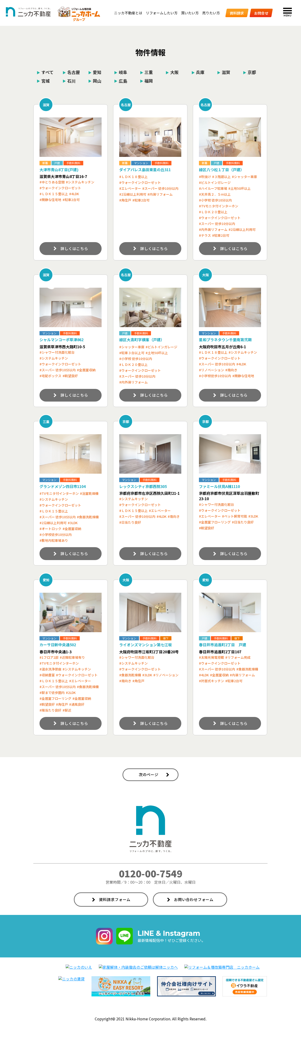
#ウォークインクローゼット (60, 188)
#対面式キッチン (211, 680)
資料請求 (237, 12)
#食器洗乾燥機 (88, 517)
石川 (69, 80)
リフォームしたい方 (162, 12)
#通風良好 (76, 704)
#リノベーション (211, 370)
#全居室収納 (86, 370)
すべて (45, 72)
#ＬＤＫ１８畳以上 (133, 176)
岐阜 (120, 72)
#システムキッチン (80, 182)
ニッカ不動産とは (128, 12)
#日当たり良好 (130, 522)
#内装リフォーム (160, 194)
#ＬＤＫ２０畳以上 (213, 211)
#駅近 (67, 710)
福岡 (146, 80)
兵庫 (198, 72)
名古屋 (71, 72)
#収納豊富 (47, 675)
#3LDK (73, 522)
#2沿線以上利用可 (132, 194)
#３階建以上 (221, 176)
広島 (120, 80)
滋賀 (223, 72)
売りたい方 (211, 12)
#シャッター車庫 (244, 176)
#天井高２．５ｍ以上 (215, 194)
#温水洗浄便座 (50, 669)
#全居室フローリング (215, 522)
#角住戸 (125, 200)
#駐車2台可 (71, 199)
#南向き (231, 370)
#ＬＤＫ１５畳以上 (54, 193)
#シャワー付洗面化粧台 (57, 352)
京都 (249, 72)
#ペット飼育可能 (234, 516)
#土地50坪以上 (239, 188)
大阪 (172, 72)
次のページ (148, 774)
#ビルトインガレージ (215, 182)
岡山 (94, 80)
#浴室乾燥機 (89, 493)
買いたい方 (190, 12)
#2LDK (71, 692)
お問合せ (261, 12)
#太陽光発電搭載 (211, 657)
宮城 (43, 80)
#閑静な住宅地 (50, 199)
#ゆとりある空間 (52, 182)
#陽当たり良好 (50, 710)
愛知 (94, 72)
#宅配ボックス (50, 375)
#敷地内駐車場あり (54, 540)
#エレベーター (130, 188)
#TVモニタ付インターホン (218, 206)
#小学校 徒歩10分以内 (215, 200)
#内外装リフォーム (213, 229)
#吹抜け (205, 176)
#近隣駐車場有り (72, 657)
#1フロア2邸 (49, 657)
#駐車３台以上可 (131, 352)
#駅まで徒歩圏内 (52, 692)
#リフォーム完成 (237, 657)
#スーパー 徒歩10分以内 (160, 188)
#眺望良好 (70, 375)
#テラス (205, 235)
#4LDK (74, 193)
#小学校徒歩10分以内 (215, 375)
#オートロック (50, 528)
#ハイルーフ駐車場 (213, 188)
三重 (146, 72)
